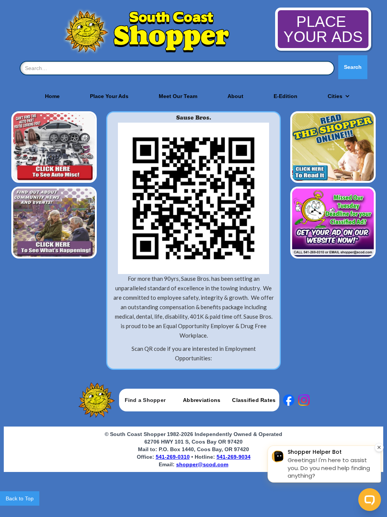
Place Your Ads (109, 96)
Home (52, 96)
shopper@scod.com (202, 464)
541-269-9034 (234, 457)
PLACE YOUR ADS (323, 29)
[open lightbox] (193, 198)
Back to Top (20, 498)
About (235, 96)
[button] (335, 96)
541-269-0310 (173, 457)
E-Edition (285, 96)
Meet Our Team (178, 96)
